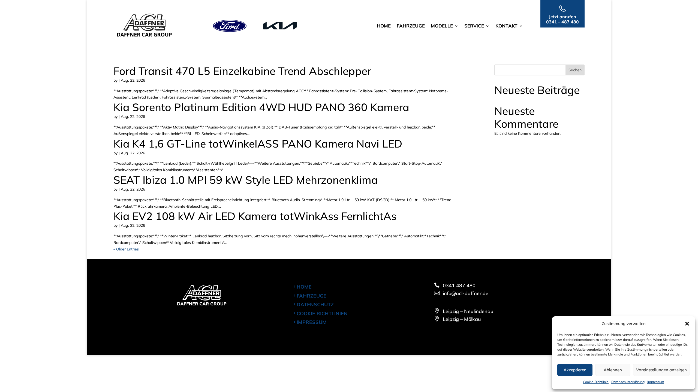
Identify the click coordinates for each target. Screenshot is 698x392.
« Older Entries (126, 249)
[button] (687, 323)
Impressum (655, 382)
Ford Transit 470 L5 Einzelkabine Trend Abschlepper (242, 71)
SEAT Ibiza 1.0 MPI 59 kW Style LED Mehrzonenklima (245, 179)
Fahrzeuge (411, 26)
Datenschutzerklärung (628, 382)
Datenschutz (315, 304)
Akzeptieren (575, 369)
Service (474, 26)
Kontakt (506, 26)
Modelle (442, 26)
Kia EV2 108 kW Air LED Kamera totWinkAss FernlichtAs (254, 216)
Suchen (575, 70)
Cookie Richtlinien (322, 313)
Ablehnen (613, 369)
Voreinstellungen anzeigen (661, 369)
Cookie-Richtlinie (596, 382)
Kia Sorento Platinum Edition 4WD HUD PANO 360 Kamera (261, 107)
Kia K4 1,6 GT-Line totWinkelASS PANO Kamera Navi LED (257, 143)
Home (384, 26)
